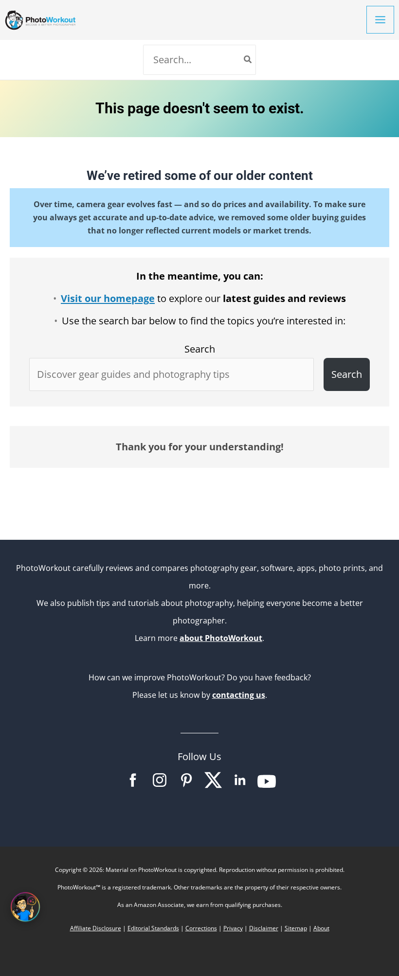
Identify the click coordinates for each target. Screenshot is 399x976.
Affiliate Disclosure (95, 928)
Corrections (201, 928)
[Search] (248, 59)
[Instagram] (159, 786)
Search (199, 348)
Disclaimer (263, 928)
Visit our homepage (108, 298)
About (321, 928)
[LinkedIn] (240, 786)
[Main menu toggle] (380, 20)
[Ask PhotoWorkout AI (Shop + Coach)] (25, 907)
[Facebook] (133, 786)
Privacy (233, 928)
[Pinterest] (186, 786)
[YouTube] (266, 786)
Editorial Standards (153, 928)
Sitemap (296, 928)
